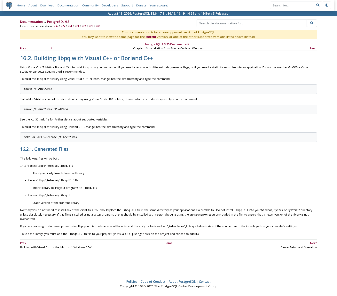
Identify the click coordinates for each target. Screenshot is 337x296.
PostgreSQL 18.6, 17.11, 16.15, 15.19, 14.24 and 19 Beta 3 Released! (181, 13)
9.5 (63, 26)
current (151, 37)
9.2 (84, 26)
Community (90, 5)
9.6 (56, 26)
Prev (23, 48)
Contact (205, 282)
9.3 (77, 26)
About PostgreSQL (182, 282)
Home (21, 5)
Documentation (68, 5)
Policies (131, 282)
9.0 (98, 26)
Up (51, 48)
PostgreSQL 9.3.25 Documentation (168, 44)
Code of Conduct (153, 282)
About (32, 5)
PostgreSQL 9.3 (58, 22)
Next (313, 48)
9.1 (91, 26)
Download (47, 5)
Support (127, 5)
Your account (159, 5)
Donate (141, 5)
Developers (110, 5)
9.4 (70, 26)
